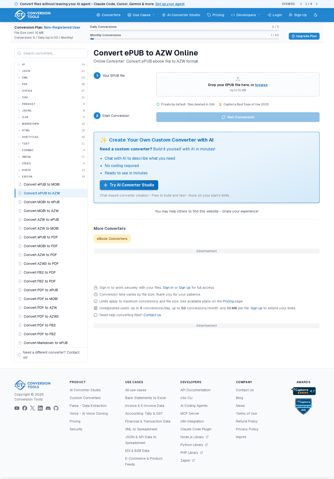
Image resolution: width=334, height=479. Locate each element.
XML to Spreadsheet (141, 429)
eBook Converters (112, 238)
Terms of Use (246, 413)
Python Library (192, 445)
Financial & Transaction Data (147, 421)
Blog (239, 398)
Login (277, 15)
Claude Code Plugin (196, 429)
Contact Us (245, 390)
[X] (32, 408)
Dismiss (288, 4)
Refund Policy (247, 421)
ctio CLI (186, 398)
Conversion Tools (28, 399)
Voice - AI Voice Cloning (89, 413)
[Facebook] (24, 408)
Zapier (185, 460)
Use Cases (142, 15)
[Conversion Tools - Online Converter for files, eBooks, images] (38, 385)
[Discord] (48, 408)
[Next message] (317, 4)
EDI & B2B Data (137, 450)
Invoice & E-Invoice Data (144, 405)
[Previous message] (301, 4)
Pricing (218, 15)
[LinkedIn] (40, 408)
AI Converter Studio (183, 15)
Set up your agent (170, 4)
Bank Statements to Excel (145, 398)
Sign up (184, 287)
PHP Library (190, 452)
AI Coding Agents (194, 405)
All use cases (135, 390)
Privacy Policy (247, 429)
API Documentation (195, 390)
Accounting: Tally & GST (144, 413)
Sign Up (300, 15)
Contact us (152, 315)
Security (76, 429)
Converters (111, 15)
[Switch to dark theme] (316, 15)
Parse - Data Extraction (88, 405)
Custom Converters (85, 398)
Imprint (241, 437)
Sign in (168, 287)
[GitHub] (56, 408)
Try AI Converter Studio (132, 185)
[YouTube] (16, 408)
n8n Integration (192, 421)
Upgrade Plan (306, 36)
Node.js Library (192, 437)
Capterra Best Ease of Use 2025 (246, 104)
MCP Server (189, 413)
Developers (246, 15)
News (240, 405)
